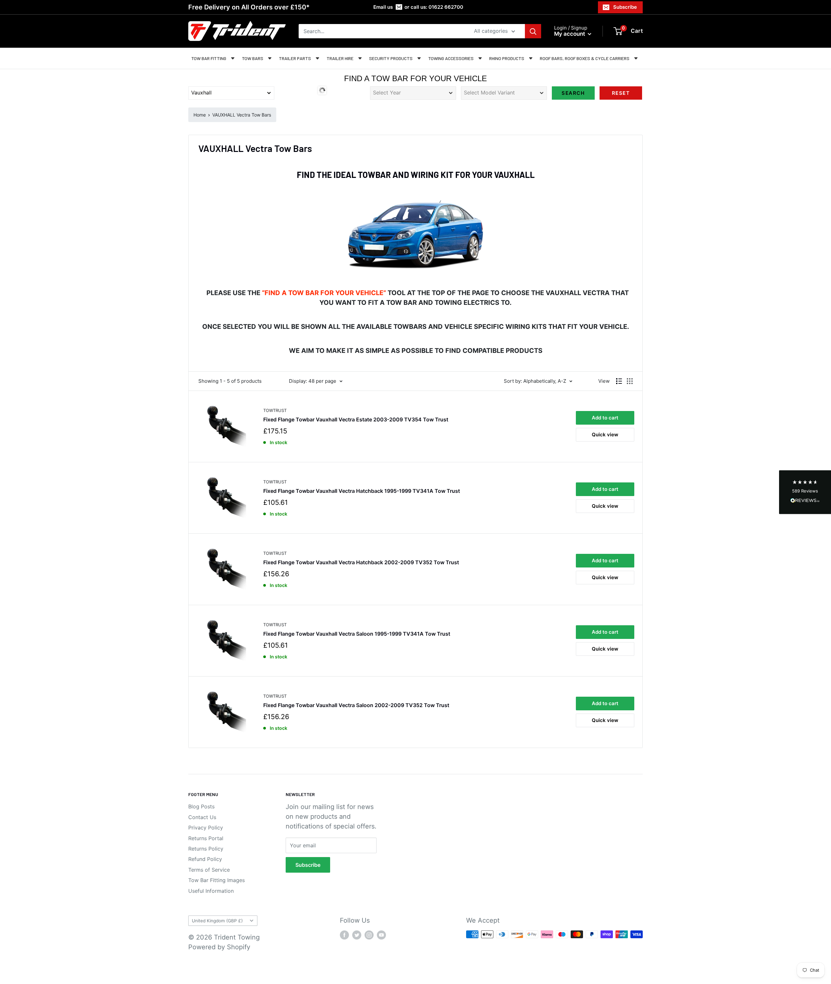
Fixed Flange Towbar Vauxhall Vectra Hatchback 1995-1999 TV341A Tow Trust (361, 491)
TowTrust (275, 410)
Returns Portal (205, 838)
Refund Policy (205, 859)
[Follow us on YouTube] (381, 935)
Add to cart (605, 418)
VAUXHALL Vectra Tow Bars (241, 115)
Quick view (605, 434)
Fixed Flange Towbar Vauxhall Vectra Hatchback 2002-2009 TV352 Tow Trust (361, 562)
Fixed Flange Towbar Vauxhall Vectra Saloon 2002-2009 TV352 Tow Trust (356, 705)
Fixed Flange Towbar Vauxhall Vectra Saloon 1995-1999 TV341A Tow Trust (356, 633)
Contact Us (202, 817)
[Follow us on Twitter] (356, 935)
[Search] (533, 31)
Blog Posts (201, 806)
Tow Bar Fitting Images (216, 880)
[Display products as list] (619, 381)
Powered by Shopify (219, 947)
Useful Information (211, 891)
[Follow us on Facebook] (344, 935)
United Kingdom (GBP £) (217, 920)
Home (199, 115)
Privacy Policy (205, 827)
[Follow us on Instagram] (369, 935)
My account (570, 34)
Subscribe (625, 7)
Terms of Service (209, 869)
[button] (805, 492)
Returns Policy (205, 848)
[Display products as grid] (630, 381)
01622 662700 (445, 7)
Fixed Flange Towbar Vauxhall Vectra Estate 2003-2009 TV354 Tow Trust (355, 419)
